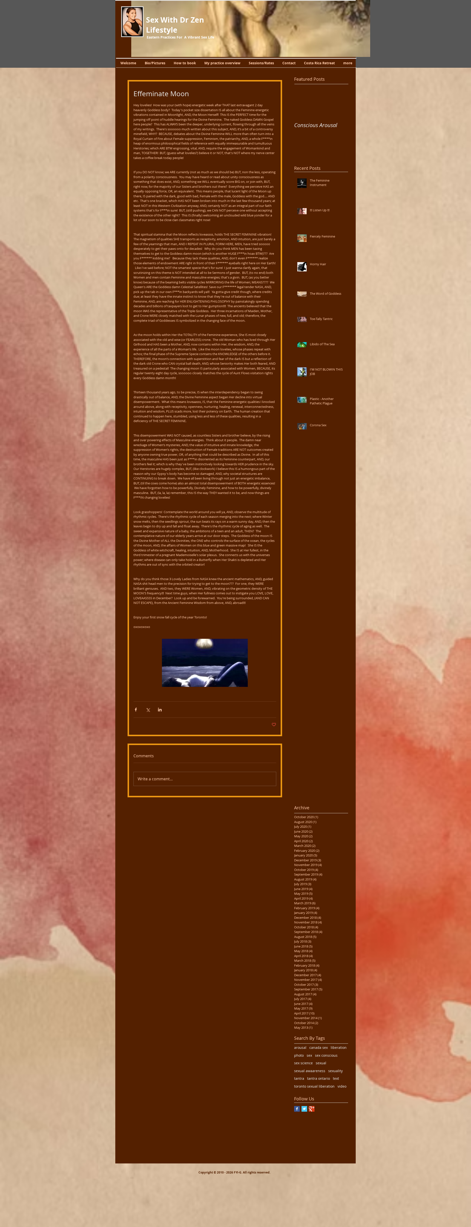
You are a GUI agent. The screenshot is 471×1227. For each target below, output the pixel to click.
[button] (250, 28)
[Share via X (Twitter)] (147, 709)
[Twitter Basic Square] (304, 1109)
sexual (321, 1063)
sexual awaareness (309, 1070)
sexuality (335, 1070)
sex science (303, 1063)
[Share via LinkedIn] (159, 709)
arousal (300, 1047)
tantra (299, 1078)
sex (309, 1055)
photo (299, 1055)
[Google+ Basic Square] (311, 1109)
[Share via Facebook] (135, 709)
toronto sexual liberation (314, 1086)
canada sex (318, 1047)
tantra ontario (318, 1078)
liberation (339, 1047)
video (342, 1086)
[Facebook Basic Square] (297, 1109)
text (336, 1078)
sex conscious (326, 1055)
